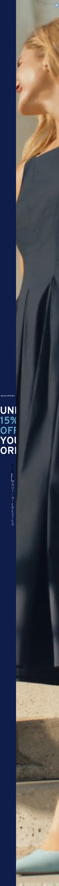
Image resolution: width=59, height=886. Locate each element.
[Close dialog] (56, 5)
